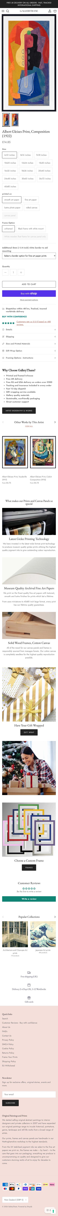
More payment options (29, 300)
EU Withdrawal (8, 1065)
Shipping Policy (9, 1061)
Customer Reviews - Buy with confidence (19, 1022)
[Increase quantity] (21, 272)
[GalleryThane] (29, 11)
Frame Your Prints (9, 1057)
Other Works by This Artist (29, 422)
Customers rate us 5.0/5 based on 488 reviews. (34, 323)
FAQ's (4, 1031)
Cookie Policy (8, 1048)
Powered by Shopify (25, 1206)
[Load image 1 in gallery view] (29, 63)
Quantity (6, 266)
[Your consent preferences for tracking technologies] (53, 1211)
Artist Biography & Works (19, 410)
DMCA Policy (7, 1044)
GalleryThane (12, 1206)
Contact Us (6, 1035)
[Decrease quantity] (5, 272)
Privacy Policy (8, 1039)
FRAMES (29, 867)
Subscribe (10, 1103)
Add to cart (29, 284)
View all (29, 426)
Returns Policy (8, 1052)
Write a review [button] (29, 898)
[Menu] (3, 11)
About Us (6, 1027)
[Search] (9, 11)
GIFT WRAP (29, 732)
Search (5, 1018)
